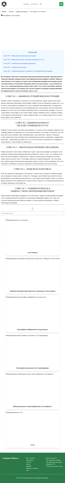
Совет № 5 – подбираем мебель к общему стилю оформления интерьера (27, 71)
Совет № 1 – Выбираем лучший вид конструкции (19, 56)
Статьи (11, 11)
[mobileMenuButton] (61, 4)
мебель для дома (22, 11)
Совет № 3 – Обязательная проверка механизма (19, 63)
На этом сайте (31, 139)
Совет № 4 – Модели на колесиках (15, 67)
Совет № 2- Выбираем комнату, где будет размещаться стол (23, 59)
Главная (3, 11)
